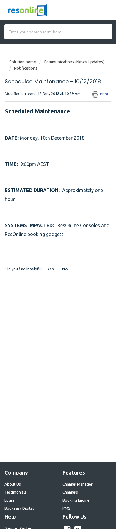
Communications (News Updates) (74, 62)
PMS (66, 508)
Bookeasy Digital (19, 508)
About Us (12, 484)
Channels (70, 492)
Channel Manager (77, 484)
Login (9, 500)
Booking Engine (76, 500)
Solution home (23, 62)
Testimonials (15, 492)
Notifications (25, 68)
